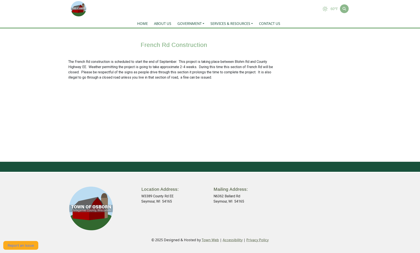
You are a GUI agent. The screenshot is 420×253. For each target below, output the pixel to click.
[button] (192, 23)
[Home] (78, 8)
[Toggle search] (344, 8)
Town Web (210, 240)
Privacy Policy (257, 240)
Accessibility (233, 240)
